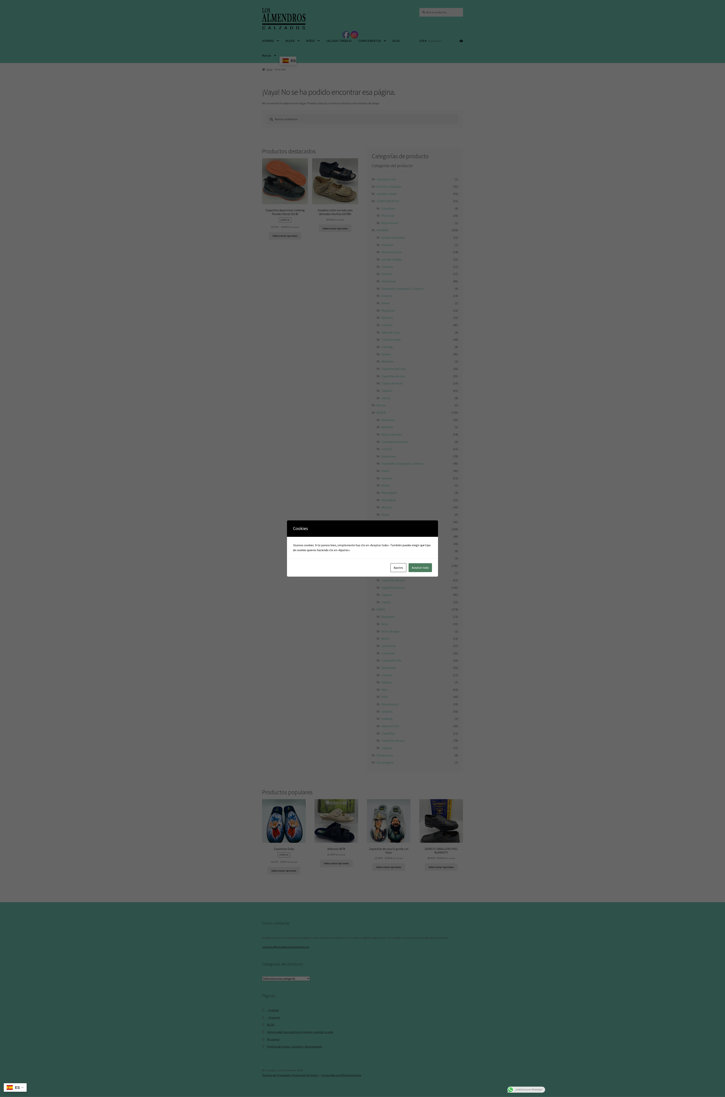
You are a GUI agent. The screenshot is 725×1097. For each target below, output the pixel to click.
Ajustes (398, 567)
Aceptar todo (420, 567)
